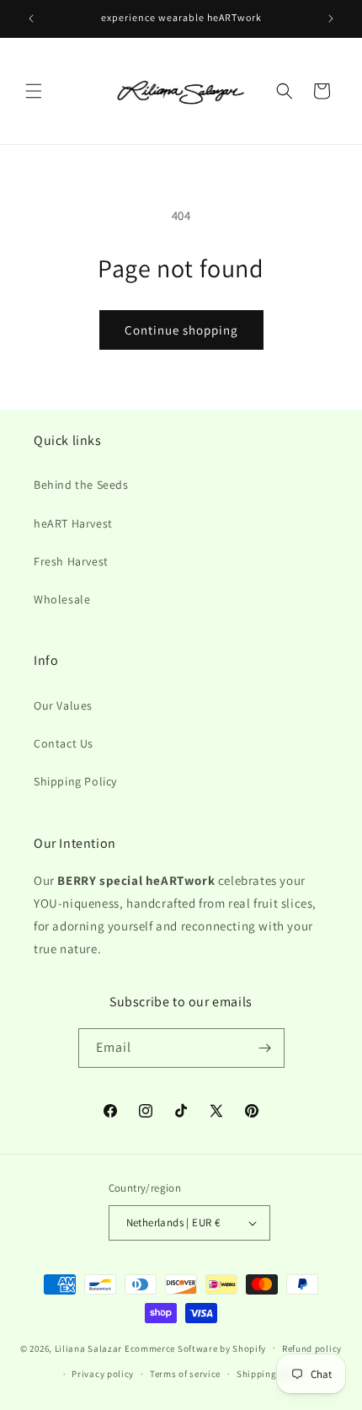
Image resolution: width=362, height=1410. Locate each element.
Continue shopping (181, 330)
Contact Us (63, 743)
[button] (33, 91)
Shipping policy (271, 1374)
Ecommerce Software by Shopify (195, 1348)
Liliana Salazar (89, 1348)
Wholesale (62, 599)
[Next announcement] (330, 18)
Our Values (63, 705)
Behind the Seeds (81, 484)
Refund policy (312, 1348)
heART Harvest (73, 523)
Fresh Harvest (71, 561)
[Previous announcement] (31, 18)
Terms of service (185, 1374)
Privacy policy (103, 1374)
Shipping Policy (75, 781)
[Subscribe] (265, 1048)
